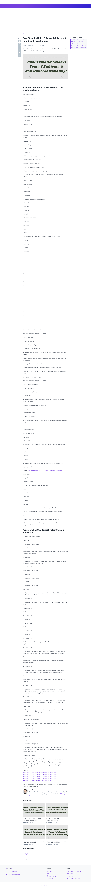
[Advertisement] (45, 21)
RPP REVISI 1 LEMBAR (74, 878)
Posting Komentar (28, 854)
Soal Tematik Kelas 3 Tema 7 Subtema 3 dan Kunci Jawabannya (57, 841)
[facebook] (19, 41)
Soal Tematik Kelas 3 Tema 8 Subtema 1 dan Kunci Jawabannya (33, 841)
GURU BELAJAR (48, 885)
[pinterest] (19, 52)
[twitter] (19, 44)
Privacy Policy (52, 876)
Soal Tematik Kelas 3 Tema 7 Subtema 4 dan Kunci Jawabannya (45, 470)
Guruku (14, 871)
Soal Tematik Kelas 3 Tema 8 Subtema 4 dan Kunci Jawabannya (39, 780)
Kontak (50, 871)
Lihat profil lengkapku (14, 874)
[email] (19, 55)
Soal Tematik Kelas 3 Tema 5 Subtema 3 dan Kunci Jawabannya (39, 774)
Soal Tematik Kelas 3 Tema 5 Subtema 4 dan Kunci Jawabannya (78, 41)
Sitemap (50, 878)
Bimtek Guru (71, 874)
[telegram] (19, 49)
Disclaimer (51, 874)
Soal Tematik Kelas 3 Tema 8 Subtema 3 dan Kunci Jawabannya (57, 819)
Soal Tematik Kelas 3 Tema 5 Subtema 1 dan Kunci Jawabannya (39, 772)
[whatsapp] (19, 46)
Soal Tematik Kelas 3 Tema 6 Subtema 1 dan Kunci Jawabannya (39, 778)
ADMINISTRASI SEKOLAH (75, 871)
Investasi (70, 876)
